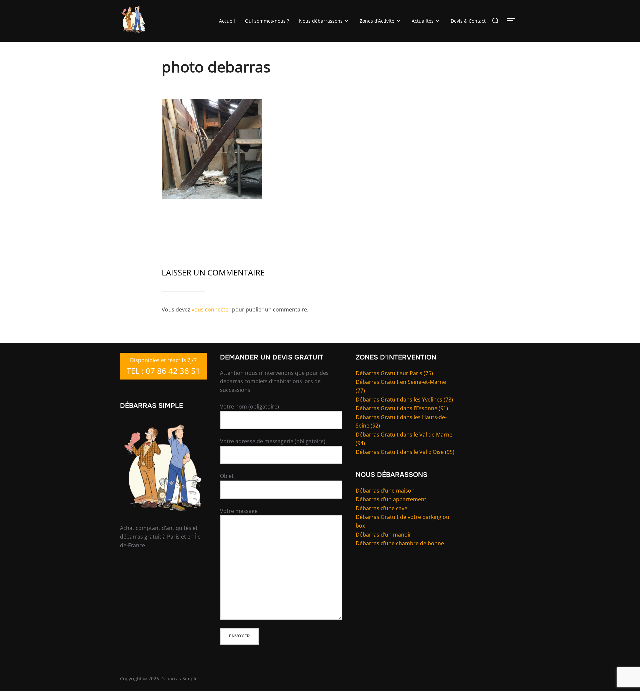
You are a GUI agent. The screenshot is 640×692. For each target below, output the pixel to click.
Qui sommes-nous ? (267, 21)
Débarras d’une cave (381, 508)
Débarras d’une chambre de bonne (400, 543)
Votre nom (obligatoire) (249, 406)
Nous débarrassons (321, 21)
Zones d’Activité (377, 21)
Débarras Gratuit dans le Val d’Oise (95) (405, 452)
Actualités (423, 21)
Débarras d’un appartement (391, 499)
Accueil (227, 21)
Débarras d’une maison (385, 490)
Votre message (239, 511)
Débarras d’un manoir (383, 534)
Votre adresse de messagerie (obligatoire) (272, 441)
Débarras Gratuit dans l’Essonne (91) (402, 408)
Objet (227, 476)
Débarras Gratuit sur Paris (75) (394, 373)
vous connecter (211, 309)
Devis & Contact (468, 21)
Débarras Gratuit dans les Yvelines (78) (404, 399)
